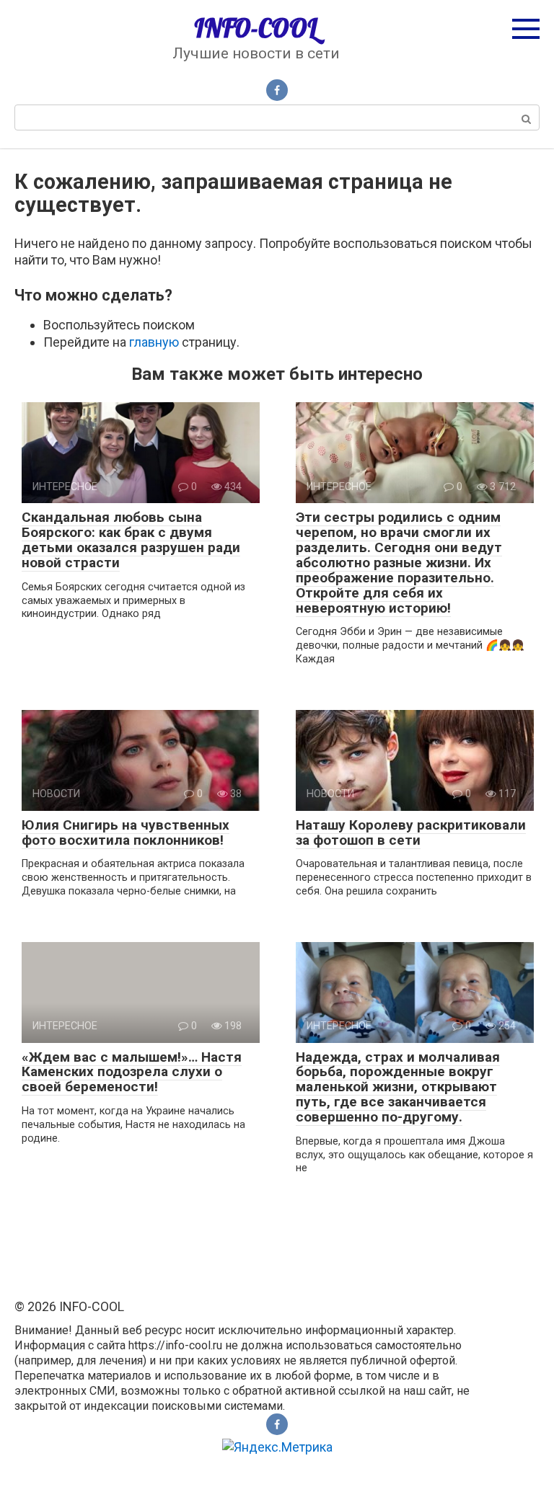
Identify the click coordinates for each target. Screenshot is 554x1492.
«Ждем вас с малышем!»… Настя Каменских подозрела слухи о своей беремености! (132, 1072)
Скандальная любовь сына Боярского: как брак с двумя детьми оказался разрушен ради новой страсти (131, 540)
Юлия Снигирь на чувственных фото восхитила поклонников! (125, 832)
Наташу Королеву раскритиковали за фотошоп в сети (411, 832)
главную (154, 342)
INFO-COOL (255, 28)
